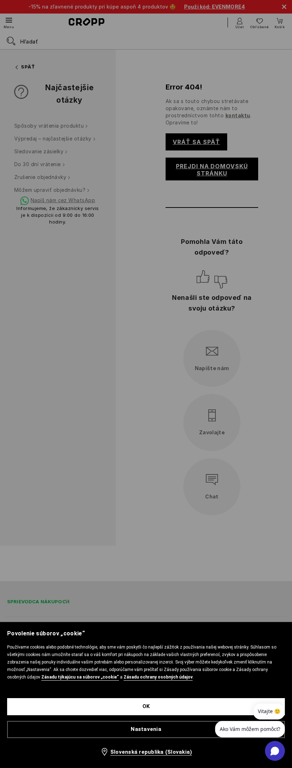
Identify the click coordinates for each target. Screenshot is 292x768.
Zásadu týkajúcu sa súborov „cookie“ (80, 677)
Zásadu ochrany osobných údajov (158, 677)
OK (146, 706)
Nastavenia (146, 729)
